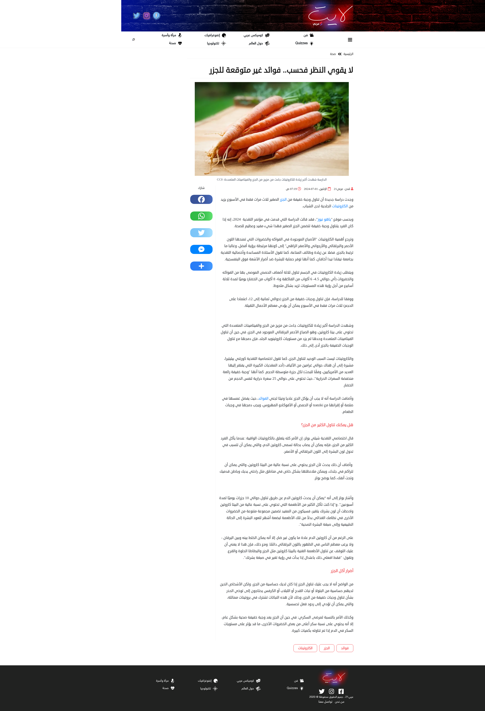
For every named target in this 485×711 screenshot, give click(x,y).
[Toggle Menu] (350, 39)
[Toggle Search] (133, 39)
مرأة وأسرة (169, 35)
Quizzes (301, 43)
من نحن (339, 702)
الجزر (283, 199)
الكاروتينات (340, 206)
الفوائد (263, 398)
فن (306, 35)
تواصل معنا (325, 702)
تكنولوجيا (213, 44)
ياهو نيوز (324, 219)
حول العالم (256, 44)
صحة (172, 43)
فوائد (345, 648)
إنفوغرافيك (212, 35)
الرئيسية (348, 54)
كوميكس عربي (253, 35)
